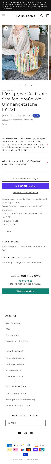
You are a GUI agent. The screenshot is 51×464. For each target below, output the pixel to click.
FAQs (8, 329)
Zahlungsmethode (14, 364)
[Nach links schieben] (20, 85)
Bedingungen (12, 335)
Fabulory (21, 459)
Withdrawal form (14, 376)
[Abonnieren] (42, 423)
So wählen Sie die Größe (17, 405)
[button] (3, 16)
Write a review (25, 291)
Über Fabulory (12, 323)
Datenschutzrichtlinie (16, 341)
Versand (5, 119)
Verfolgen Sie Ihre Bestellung (20, 399)
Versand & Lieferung (15, 358)
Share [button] (8, 231)
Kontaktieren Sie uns (16, 393)
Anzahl (5, 124)
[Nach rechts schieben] (32, 85)
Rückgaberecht (13, 370)
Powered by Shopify (31, 459)
